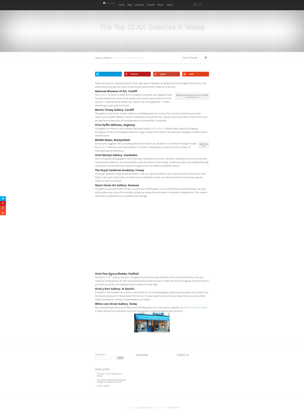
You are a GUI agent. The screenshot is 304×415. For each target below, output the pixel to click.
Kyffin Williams (157, 128)
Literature (139, 5)
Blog (130, 5)
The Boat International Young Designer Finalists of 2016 (111, 380)
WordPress (173, 407)
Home (122, 5)
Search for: (100, 354)
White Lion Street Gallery (196, 307)
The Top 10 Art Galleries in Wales (109, 374)
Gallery (169, 5)
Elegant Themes (145, 407)
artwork (107, 57)
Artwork (151, 5)
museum (104, 94)
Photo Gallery (103, 385)
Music (160, 5)
